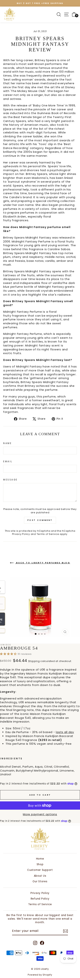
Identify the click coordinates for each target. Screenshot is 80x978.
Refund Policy (40, 898)
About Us (40, 876)
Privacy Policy (21, 534)
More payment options (40, 814)
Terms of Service (48, 534)
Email (7, 461)
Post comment (40, 520)
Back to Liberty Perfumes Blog (42, 562)
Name (7, 443)
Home (40, 859)
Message (10, 479)
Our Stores (40, 881)
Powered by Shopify (40, 974)
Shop (40, 864)
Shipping (34, 661)
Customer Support (40, 870)
